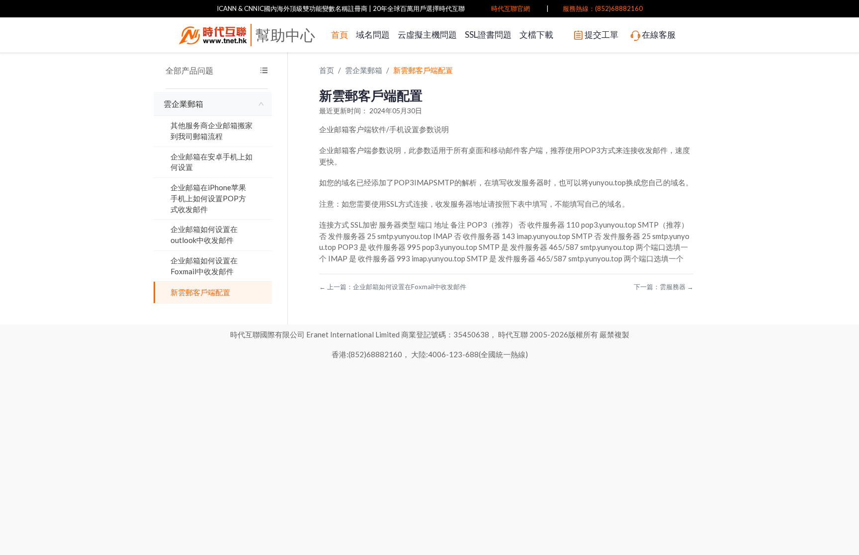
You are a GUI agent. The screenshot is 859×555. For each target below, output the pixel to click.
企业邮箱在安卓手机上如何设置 (212, 162)
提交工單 (601, 34)
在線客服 (659, 34)
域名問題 (373, 34)
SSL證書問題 (488, 34)
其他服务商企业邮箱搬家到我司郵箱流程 (212, 131)
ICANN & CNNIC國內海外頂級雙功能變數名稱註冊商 (292, 8)
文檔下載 (536, 34)
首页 (326, 70)
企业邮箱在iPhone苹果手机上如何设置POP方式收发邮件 (208, 198)
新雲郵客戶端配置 (200, 292)
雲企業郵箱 (183, 103)
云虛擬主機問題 (427, 34)
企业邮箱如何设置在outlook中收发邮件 (204, 234)
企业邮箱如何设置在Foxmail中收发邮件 (204, 266)
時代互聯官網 (510, 8)
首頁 (339, 34)
